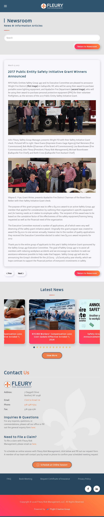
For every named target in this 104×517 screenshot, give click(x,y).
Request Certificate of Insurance (55, 478)
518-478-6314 (30, 404)
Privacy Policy (84, 478)
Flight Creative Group (59, 509)
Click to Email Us (32, 400)
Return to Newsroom (87, 46)
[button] (5, 6)
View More (52, 355)
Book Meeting (25, 478)
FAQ (9, 478)
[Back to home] (52, 6)
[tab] (34, 347)
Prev (10, 273)
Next (20, 273)
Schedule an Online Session (54, 464)
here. (33, 427)
